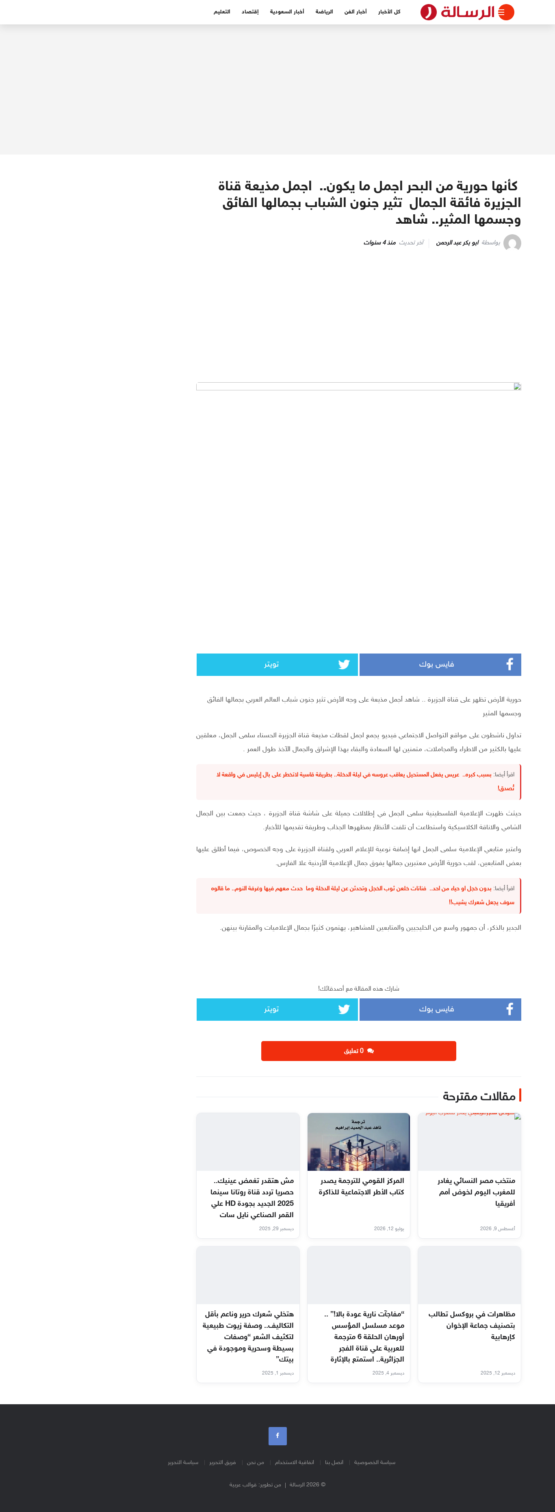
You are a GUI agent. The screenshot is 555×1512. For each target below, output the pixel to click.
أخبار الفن (356, 12)
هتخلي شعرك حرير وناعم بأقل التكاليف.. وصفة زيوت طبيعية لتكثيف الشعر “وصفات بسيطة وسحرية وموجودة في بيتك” (248, 1337)
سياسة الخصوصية (374, 1462)
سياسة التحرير (183, 1462)
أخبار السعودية (287, 12)
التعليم (222, 12)
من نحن (255, 1462)
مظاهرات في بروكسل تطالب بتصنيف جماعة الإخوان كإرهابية (472, 1326)
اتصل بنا (334, 1462)
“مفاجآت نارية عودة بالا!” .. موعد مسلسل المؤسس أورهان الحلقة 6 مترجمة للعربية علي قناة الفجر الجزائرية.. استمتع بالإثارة (364, 1337)
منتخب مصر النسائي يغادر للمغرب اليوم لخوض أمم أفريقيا (476, 1193)
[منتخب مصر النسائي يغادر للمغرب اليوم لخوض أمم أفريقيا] (469, 1142)
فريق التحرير (222, 1462)
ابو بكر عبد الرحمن (457, 243)
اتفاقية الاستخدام (294, 1462)
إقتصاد (250, 12)
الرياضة (324, 12)
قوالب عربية (243, 1484)
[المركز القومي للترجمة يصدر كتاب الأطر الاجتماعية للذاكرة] (359, 1142)
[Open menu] (506, 12)
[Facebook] (278, 1436)
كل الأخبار (389, 12)
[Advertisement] (277, 89)
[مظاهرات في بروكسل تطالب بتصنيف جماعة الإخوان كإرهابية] (469, 1275)
